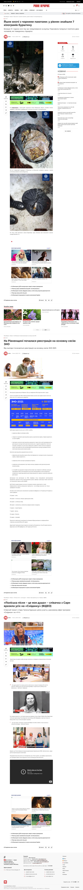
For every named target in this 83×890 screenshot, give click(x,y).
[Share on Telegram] (5, 110)
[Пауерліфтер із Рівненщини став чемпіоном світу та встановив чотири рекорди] (70, 314)
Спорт (72, 319)
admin (9, 36)
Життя (6, 319)
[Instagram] (63, 56)
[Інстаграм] (11, 6)
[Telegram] (13, 6)
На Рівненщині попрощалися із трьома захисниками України (25, 295)
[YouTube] (9, 6)
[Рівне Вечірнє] (5, 881)
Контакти (78, 1)
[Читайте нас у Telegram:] (60, 65)
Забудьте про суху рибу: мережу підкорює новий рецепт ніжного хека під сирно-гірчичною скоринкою (68, 124)
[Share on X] (5, 104)
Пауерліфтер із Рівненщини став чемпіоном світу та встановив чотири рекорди (70, 323)
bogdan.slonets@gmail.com (42, 860)
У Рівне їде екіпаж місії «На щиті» (19, 293)
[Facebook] (63, 48)
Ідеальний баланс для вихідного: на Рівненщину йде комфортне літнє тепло (12, 323)
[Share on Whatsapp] (5, 107)
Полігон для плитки (15, 13)
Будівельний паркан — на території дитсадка (67, 102)
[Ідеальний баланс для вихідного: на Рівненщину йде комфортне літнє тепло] (13, 314)
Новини (6, 18)
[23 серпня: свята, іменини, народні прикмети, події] (32, 314)
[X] (6, 6)
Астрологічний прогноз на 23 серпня (51, 310)
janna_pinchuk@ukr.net (44, 861)
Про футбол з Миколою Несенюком (73, 13)
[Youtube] (73, 56)
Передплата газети (70, 1)
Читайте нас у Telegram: (67, 64)
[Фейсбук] (4, 6)
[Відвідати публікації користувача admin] (5, 37)
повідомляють (15, 107)
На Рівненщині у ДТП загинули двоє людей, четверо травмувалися (27, 286)
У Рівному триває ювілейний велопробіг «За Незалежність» (25, 288)
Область (67, 319)
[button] (74, 5)
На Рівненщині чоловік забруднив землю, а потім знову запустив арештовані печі (30, 290)
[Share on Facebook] (5, 101)
